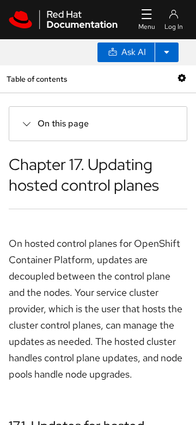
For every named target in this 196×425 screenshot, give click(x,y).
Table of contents (37, 79)
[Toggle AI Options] (167, 52)
